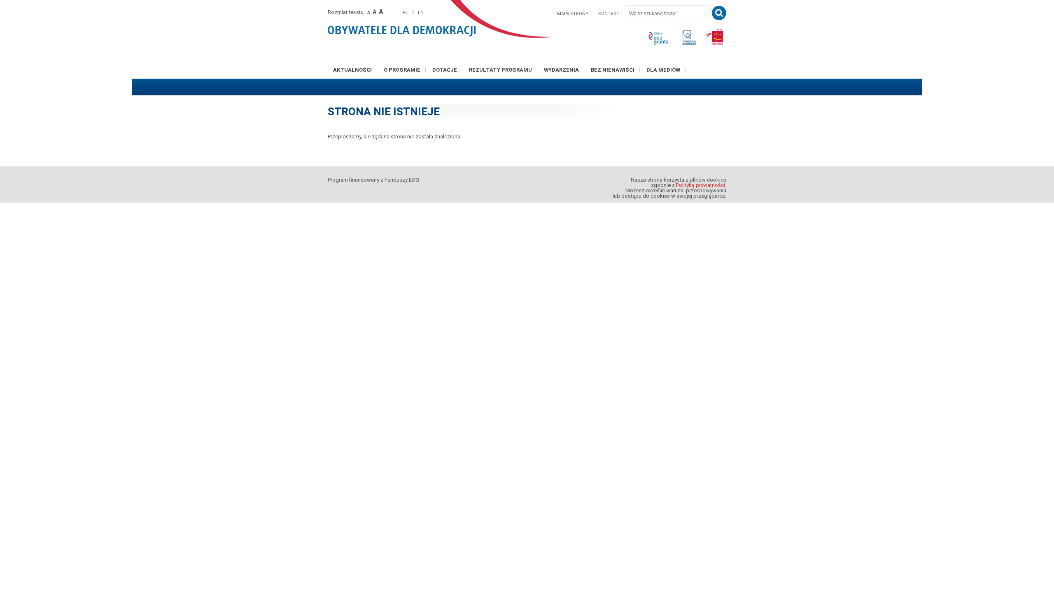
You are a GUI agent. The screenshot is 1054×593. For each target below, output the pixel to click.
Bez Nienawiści (612, 70)
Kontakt (608, 13)
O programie (402, 70)
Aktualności (352, 70)
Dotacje (444, 70)
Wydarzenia (561, 70)
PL (405, 12)
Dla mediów (663, 70)
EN (421, 12)
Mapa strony (572, 13)
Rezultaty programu (500, 70)
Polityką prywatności (700, 185)
